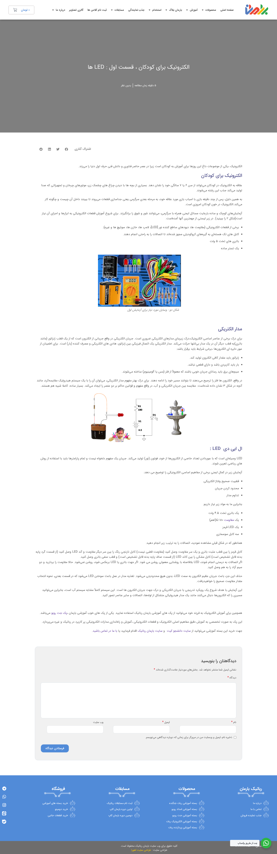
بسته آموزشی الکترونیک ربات (181, 821)
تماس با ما (256, 809)
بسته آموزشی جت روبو (184, 815)
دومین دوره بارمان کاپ (120, 815)
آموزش (194, 10)
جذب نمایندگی (136, 10)
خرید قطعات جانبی (58, 815)
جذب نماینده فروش (251, 815)
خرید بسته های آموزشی (55, 803)
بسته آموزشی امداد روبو (184, 809)
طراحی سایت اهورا (141, 850)
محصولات (210, 10)
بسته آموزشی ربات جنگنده (183, 803)
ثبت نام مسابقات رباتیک (119, 803)
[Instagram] (4, 805)
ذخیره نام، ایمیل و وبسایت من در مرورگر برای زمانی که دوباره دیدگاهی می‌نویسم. (188, 737)
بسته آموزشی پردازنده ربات (182, 827)
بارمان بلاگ (175, 10)
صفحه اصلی (227, 10)
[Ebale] (4, 821)
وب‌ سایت (98, 722)
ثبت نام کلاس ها (97, 10)
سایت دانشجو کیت (179, 631)
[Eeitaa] (4, 813)
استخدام (156, 10)
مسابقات (119, 10)
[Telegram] (4, 788)
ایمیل (166, 722)
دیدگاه (231, 678)
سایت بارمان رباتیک (150, 631)
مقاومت (229, 520)
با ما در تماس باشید (105, 631)
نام (233, 722)
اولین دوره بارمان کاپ (121, 809)
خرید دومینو (61, 809)
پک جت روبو (59, 613)
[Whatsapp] (4, 797)
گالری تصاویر (76, 10)
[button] (66, 149)
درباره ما (60, 10)
